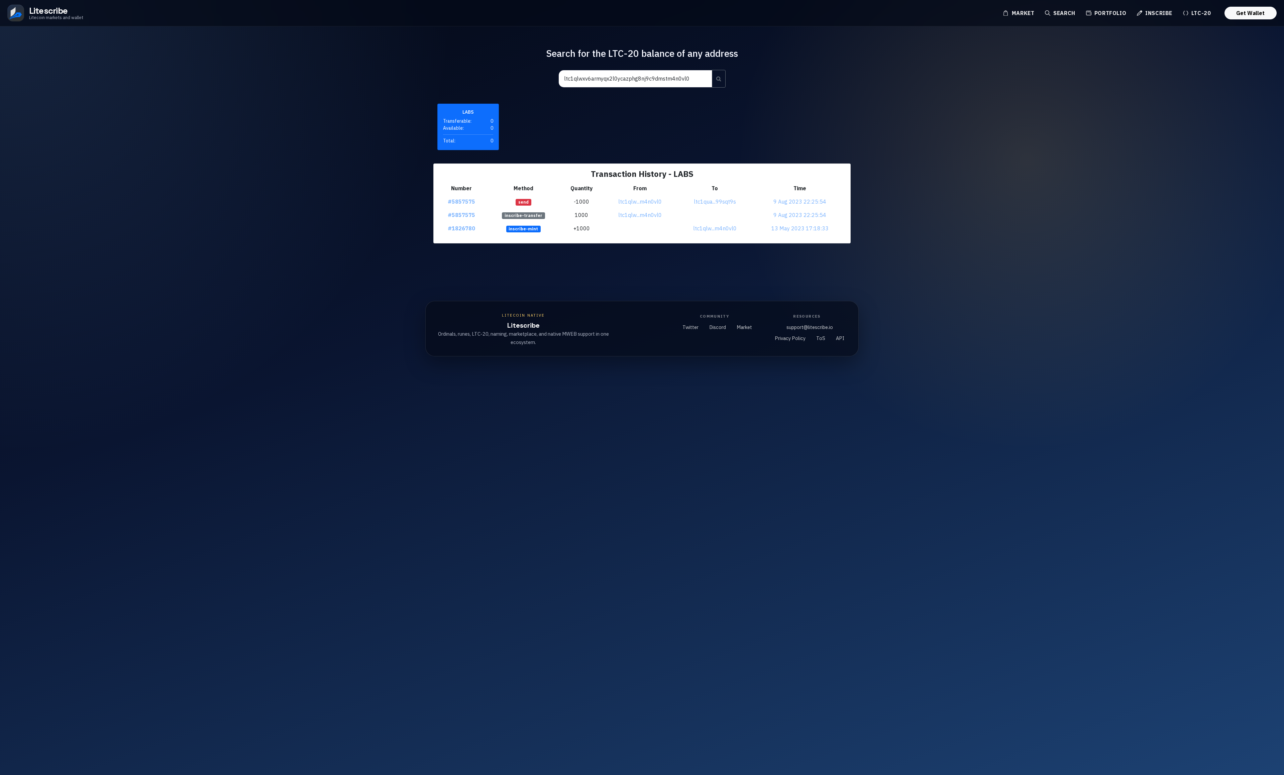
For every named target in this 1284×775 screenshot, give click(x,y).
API (840, 338)
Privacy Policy (790, 338)
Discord (717, 327)
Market (1022, 13)
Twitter (690, 327)
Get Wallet (1250, 13)
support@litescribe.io (809, 327)
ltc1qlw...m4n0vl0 (640, 201)
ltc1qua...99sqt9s (715, 201)
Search (1063, 13)
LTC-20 (1200, 13)
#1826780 (461, 228)
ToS (820, 338)
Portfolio (1109, 13)
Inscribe (1158, 13)
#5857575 (461, 201)
